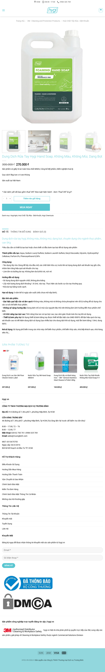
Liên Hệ (5, 529)
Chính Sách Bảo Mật (10, 484)
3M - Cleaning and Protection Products (43, 21)
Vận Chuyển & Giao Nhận (12, 479)
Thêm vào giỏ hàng (31, 198)
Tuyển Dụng (7, 524)
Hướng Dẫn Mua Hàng (11, 469)
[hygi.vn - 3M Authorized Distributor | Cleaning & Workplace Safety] (52, 10)
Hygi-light (14, 216)
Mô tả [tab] (5, 232)
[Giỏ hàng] (101, 10)
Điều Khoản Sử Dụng (10, 464)
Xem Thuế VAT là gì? (62, 192)
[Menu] (3, 10)
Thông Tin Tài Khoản (10, 514)
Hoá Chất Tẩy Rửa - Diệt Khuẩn (76, 21)
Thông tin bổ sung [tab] (21, 232)
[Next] (97, 77)
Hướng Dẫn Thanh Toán (12, 474)
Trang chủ (20, 21)
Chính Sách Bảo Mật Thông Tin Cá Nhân (19, 494)
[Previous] (7, 77)
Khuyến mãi (7, 519)
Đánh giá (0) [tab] (39, 232)
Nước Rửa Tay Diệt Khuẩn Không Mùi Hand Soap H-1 (90, 376)
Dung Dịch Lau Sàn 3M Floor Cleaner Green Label (13, 376)
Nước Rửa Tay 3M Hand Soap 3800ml (39, 376)
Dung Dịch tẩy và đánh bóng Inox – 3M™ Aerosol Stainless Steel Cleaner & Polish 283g (65, 377)
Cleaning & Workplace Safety (34, 635)
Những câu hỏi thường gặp (13, 499)
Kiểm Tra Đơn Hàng (10, 489)
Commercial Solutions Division (70, 635)
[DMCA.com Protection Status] (27, 601)
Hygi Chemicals (48, 216)
